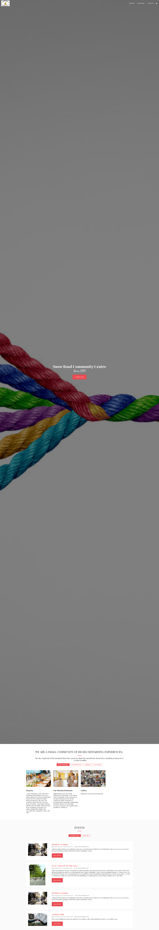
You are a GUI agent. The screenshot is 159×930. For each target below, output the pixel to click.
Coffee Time (58, 914)
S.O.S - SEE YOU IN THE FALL (65, 866)
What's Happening (63, 764)
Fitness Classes (60, 844)
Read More (57, 855)
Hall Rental (88, 764)
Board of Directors (76, 764)
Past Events (86, 835)
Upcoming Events (74, 835)
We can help (97, 764)
